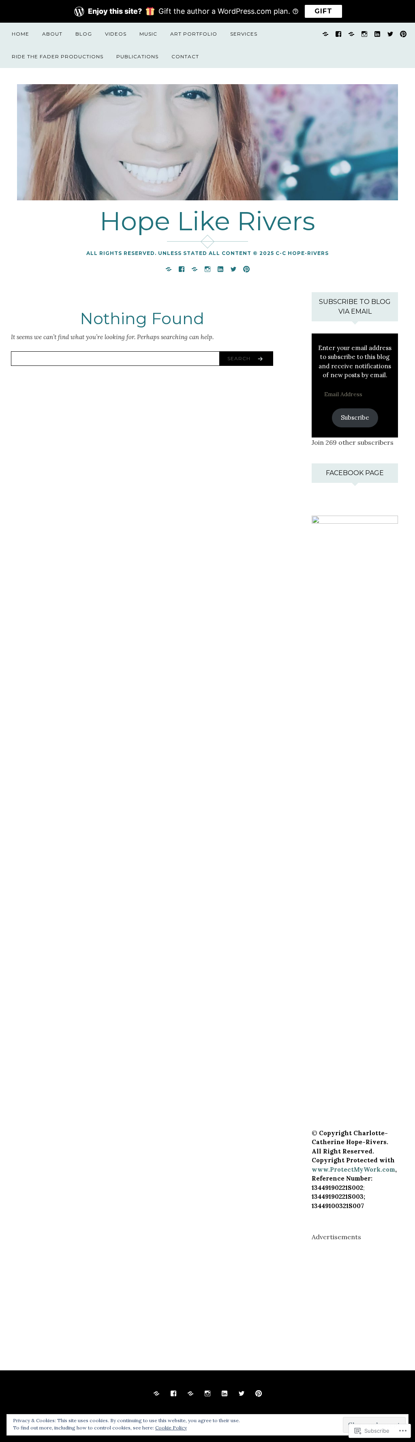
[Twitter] (390, 33)
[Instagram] (364, 33)
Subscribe (355, 417)
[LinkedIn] (377, 33)
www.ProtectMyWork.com (353, 1169)
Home (20, 34)
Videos (115, 34)
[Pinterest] (403, 33)
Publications (137, 56)
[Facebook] (338, 33)
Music (148, 34)
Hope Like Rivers (207, 221)
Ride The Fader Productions (57, 56)
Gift (323, 11)
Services (243, 34)
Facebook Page (355, 473)
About (52, 34)
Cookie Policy (171, 1428)
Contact (185, 56)
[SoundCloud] (351, 33)
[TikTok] (325, 33)
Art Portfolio (193, 34)
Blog (83, 34)
